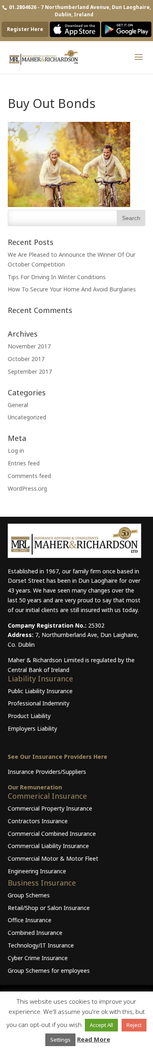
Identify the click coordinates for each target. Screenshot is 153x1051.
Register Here (25, 29)
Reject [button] (134, 1025)
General (18, 405)
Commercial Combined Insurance (52, 833)
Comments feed (29, 476)
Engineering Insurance (37, 871)
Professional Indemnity (38, 703)
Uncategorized (27, 417)
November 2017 (29, 346)
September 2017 (30, 371)
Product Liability (29, 716)
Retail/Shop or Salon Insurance (49, 908)
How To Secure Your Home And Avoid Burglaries (72, 289)
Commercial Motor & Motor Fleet (53, 858)
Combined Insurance (35, 932)
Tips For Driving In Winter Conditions (57, 277)
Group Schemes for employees (49, 970)
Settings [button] (60, 1039)
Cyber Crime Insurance (38, 958)
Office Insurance (29, 920)
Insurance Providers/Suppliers (47, 772)
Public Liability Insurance (40, 691)
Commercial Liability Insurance (48, 846)
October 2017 (26, 359)
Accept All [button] (101, 1025)
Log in (16, 450)
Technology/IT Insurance (41, 945)
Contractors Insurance (38, 821)
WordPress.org (27, 488)
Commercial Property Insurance (50, 808)
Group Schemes (29, 895)
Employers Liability (32, 728)
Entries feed (24, 463)
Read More (93, 1039)
